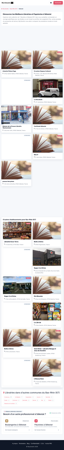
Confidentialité (35, 443)
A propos (15, 443)
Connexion (58, 2)
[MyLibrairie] (16, 2)
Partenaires (22, 443)
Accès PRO (48, 443)
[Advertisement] (32, 38)
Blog (28, 443)
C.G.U (42, 443)
